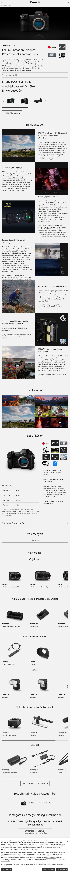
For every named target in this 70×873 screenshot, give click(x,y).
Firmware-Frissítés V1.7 (9, 75)
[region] (35, 855)
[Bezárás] (67, 841)
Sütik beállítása (7, 869)
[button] (11, 101)
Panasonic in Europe (6, 5)
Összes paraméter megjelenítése (14, 523)
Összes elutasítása (62, 869)
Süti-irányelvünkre (51, 859)
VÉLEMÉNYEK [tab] (35, 540)
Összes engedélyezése (48, 869)
